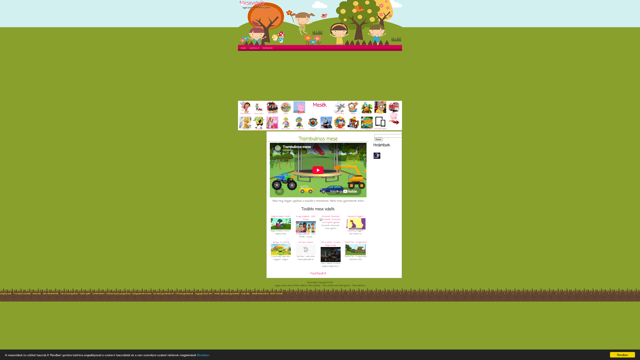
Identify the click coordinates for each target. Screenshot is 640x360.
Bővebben (203, 355)
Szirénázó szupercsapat (394, 114)
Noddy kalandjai (340, 129)
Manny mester (258, 114)
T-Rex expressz (367, 114)
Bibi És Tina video (276, 294)
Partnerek (268, 48)
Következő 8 (318, 274)
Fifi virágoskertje (299, 129)
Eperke (286, 114)
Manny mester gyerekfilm (69, 294)
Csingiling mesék (6, 294)
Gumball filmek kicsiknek (260, 294)
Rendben (622, 355)
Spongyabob (258, 129)
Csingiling (245, 129)
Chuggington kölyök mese (203, 294)
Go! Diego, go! (367, 129)
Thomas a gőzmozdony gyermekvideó (226, 294)
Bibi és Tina (353, 129)
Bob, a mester (286, 129)
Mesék (243, 48)
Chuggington (313, 129)
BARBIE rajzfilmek (272, 129)
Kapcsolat (254, 48)
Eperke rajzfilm (85, 294)
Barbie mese (37, 294)
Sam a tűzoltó (272, 114)
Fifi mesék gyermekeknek (184, 294)
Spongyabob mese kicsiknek (142, 294)
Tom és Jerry (340, 114)
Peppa (299, 114)
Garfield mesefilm (98, 294)
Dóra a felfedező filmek (50, 294)
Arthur (380, 114)
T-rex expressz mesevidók (22, 294)
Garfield (353, 114)
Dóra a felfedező (245, 114)
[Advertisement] (320, 75)
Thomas (326, 129)
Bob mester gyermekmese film (164, 294)
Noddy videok (245, 294)
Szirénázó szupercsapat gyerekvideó (118, 294)
